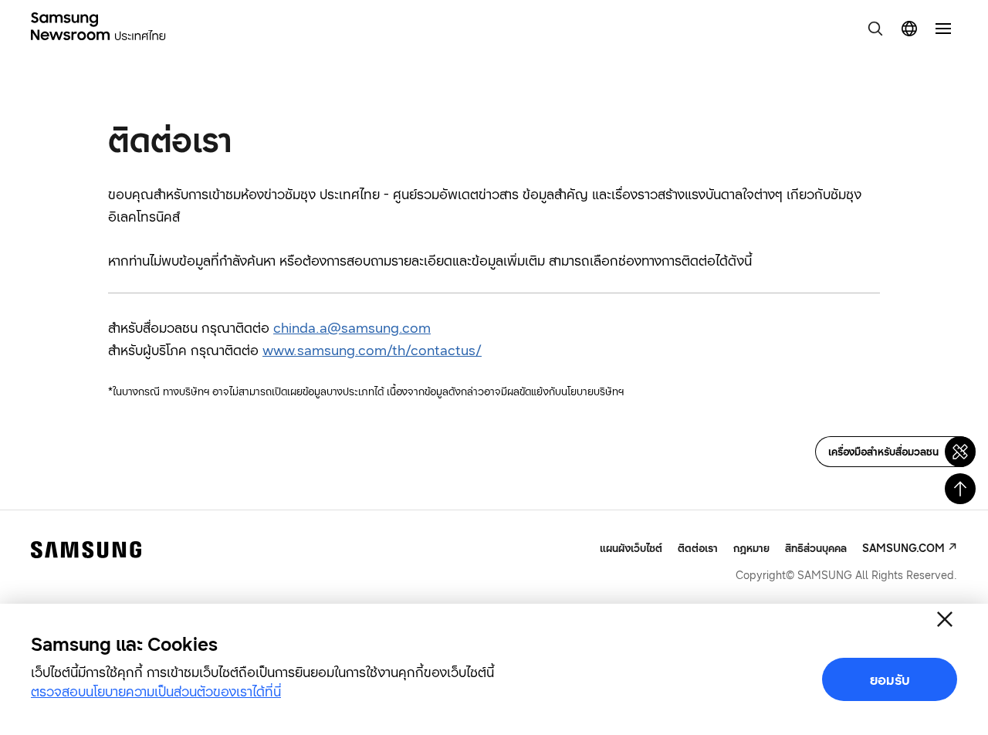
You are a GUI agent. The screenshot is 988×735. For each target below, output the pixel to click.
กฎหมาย (751, 547)
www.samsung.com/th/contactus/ (372, 349)
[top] (960, 488)
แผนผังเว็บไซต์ (631, 548)
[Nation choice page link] (909, 28)
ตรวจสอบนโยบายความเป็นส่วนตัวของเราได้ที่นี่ (156, 691)
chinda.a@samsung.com (352, 327)
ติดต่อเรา (698, 547)
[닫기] (944, 619)
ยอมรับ (890, 679)
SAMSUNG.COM (903, 547)
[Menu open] (943, 28)
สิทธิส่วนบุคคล (816, 547)
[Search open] (875, 28)
